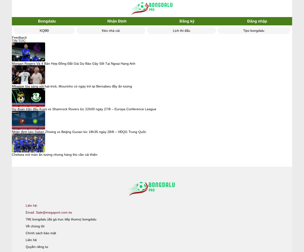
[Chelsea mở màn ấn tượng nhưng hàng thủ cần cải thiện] (28, 143)
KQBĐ (44, 30)
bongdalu (39, 219)
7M (28, 219)
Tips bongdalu (253, 30)
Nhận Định (117, 21)
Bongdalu (47, 21)
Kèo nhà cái (111, 30)
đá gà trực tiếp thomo (64, 219)
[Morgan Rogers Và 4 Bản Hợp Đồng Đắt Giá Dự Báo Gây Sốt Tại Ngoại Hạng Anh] (28, 52)
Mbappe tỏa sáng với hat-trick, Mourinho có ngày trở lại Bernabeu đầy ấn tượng (72, 86)
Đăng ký (187, 21)
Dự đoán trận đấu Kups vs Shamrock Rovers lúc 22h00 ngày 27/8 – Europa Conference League (84, 109)
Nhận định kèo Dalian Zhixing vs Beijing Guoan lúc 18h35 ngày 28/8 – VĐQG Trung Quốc (79, 131)
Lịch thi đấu (181, 30)
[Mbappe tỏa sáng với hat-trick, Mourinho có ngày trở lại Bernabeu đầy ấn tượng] (28, 75)
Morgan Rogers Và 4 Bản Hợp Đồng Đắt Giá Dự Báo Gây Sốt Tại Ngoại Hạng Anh (73, 63)
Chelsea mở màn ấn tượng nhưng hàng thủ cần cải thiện (54, 154)
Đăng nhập (257, 21)
